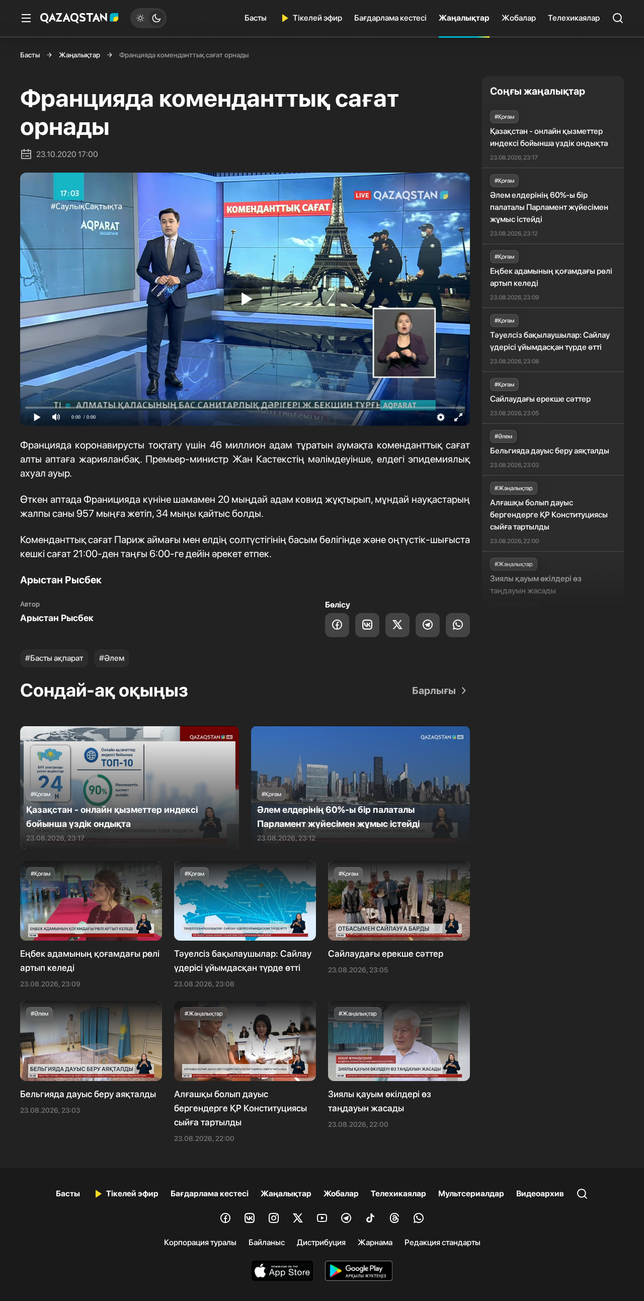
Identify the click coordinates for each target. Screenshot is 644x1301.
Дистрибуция (321, 1242)
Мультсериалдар (471, 1193)
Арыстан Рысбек (57, 618)
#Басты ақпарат (54, 658)
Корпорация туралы (200, 1242)
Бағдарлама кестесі (390, 18)
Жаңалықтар (464, 18)
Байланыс (267, 1242)
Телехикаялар (574, 18)
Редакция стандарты (442, 1242)
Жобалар (519, 18)
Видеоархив (540, 1193)
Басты (256, 18)
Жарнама (375, 1242)
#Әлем (111, 658)
